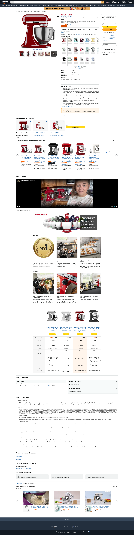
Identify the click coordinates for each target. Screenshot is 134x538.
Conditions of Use (49, 531)
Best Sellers (30, 5)
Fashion (77, 5)
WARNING (19, 483)
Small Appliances (33, 11)
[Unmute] (116, 206)
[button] (3, 5)
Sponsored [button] (18, 488)
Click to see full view (37, 49)
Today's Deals (58, 5)
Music (87, 5)
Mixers (39, 11)
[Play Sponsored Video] (67, 497)
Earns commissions (31, 180)
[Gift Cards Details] (71, 5)
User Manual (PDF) (20, 456)
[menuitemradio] (114, 206)
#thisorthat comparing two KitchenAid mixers (31, 181)
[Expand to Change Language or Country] (70, 526)
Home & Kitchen (19, 11)
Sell (73, 5)
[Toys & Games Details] (105, 5)
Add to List (105, 44)
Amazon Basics (22, 5)
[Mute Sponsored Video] (47, 503)
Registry (82, 5)
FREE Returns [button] (64, 32)
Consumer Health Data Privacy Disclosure (68, 531)
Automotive (109, 5)
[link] (40, 126)
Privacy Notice (56, 531)
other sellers (77, 34)
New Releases (37, 5)
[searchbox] (57, 2)
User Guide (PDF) (20, 459)
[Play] (17, 206)
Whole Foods (50, 5)
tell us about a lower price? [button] (31, 390)
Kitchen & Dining (26, 11)
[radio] (22, 54)
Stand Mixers (43, 11)
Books (63, 5)
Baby (114, 5)
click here (50, 385)
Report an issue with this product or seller (72, 115)
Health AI (8, 5)
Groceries (44, 5)
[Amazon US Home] (54, 527)
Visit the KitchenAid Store (66, 16)
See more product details (67, 106)
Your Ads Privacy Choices (82, 531)
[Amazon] (5, 2)
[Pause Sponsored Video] (47, 501)
